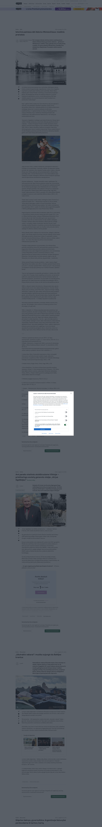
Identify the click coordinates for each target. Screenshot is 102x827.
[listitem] (51, 409)
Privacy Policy (57, 433)
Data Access (51, 433)
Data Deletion (44, 433)
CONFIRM (42, 429)
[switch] (65, 412)
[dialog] (51, 413)
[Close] (71, 394)
